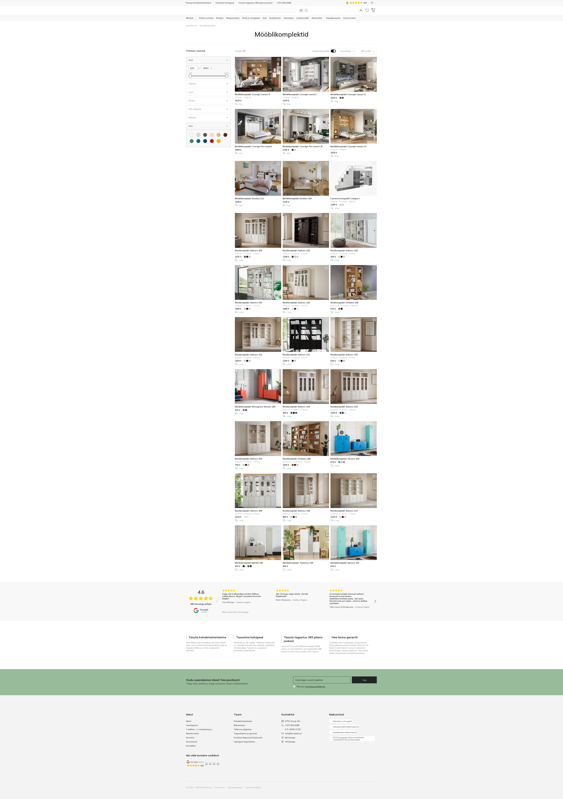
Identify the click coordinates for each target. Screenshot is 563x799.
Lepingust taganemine (244, 741)
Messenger (290, 737)
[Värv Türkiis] (198, 141)
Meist (188, 721)
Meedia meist (192, 733)
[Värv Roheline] (191, 141)
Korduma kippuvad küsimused (248, 737)
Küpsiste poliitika (253, 787)
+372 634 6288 (292, 725)
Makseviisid (239, 725)
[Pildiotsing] (301, 10)
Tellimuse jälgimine (242, 729)
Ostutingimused (235, 787)
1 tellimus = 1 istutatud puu (199, 729)
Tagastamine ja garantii (245, 733)
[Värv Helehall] (198, 135)
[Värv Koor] (211, 135)
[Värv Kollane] (218, 141)
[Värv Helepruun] (218, 135)
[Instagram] (359, 787)
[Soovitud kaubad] (367, 10)
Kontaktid (190, 745)
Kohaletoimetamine (243, 721)
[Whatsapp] (374, 787)
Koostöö (190, 737)
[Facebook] (354, 787)
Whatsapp (290, 741)
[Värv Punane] (211, 141)
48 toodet (366, 51)
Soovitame (345, 51)
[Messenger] (369, 787)
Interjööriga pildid (320, 51)
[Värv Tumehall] (205, 135)
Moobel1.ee (191, 25)
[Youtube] (364, 787)
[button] (361, 10)
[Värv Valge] (191, 135)
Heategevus (192, 725)
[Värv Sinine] (205, 141)
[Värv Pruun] (225, 135)
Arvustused (191, 741)
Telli (364, 680)
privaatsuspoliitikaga (315, 686)
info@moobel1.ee (293, 733)
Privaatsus (219, 787)
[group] (242, 599)
